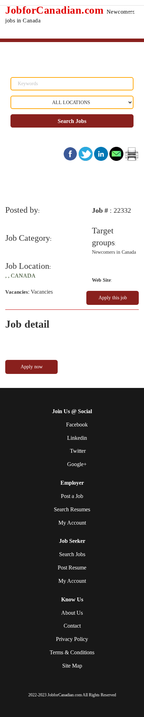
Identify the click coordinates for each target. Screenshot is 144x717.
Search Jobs (72, 121)
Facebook (77, 425)
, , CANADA (20, 276)
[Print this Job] (132, 153)
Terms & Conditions (72, 652)
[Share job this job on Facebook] (71, 153)
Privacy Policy (72, 639)
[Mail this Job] (116, 153)
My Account (72, 523)
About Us (72, 613)
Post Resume (72, 568)
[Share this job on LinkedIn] (101, 153)
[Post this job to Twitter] (86, 153)
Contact (72, 626)
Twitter (77, 451)
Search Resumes (72, 509)
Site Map (72, 666)
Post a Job (72, 496)
